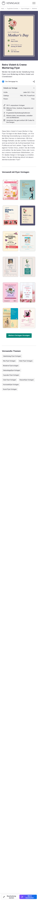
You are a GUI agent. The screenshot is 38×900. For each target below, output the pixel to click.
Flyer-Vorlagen (25, 8)
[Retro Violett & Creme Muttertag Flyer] (27, 215)
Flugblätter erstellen (12, 8)
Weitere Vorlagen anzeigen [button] (19, 335)
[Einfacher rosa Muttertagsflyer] (10, 241)
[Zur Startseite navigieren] (10, 3)
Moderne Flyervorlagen (10, 365)
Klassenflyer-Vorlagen (27, 380)
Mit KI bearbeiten (30, 897)
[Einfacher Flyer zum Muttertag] (27, 190)
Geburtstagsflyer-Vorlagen (11, 370)
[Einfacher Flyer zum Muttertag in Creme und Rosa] (27, 318)
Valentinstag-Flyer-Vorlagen (12, 356)
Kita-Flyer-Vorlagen (9, 361)
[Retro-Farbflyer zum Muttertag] (10, 318)
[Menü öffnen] (34, 3)
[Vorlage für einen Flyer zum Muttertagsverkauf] (10, 292)
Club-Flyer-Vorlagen (9, 380)
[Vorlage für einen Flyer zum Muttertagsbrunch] (10, 190)
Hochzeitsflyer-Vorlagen (11, 384)
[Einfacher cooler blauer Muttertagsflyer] (27, 241)
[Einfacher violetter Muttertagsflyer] (27, 267)
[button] (10, 897)
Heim (2, 8)
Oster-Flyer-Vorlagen (25, 361)
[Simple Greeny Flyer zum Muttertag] (10, 267)
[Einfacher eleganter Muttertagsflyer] (10, 215)
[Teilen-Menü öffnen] (34, 81)
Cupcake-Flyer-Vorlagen (11, 375)
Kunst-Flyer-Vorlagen (10, 389)
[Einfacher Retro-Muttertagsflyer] (27, 292)
